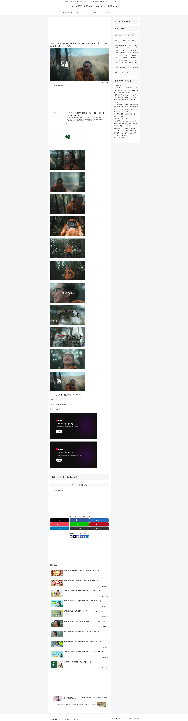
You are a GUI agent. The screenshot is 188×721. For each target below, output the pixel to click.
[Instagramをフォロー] (84, 536)
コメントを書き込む (79, 485)
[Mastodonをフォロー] (77, 536)
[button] (79, 528)
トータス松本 (54, 85)
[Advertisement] (79, 29)
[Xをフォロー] (74, 536)
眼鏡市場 (61, 85)
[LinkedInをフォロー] (87, 536)
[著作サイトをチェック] (71, 536)
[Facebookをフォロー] (81, 536)
